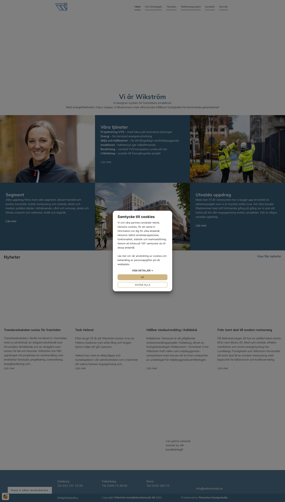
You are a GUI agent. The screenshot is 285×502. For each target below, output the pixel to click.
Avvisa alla (142, 284)
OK (142, 277)
